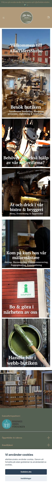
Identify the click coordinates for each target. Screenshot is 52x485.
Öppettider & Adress (12, 437)
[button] (26, 406)
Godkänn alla (26, 472)
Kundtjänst (7, 445)
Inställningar (26, 478)
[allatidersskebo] (26, 17)
